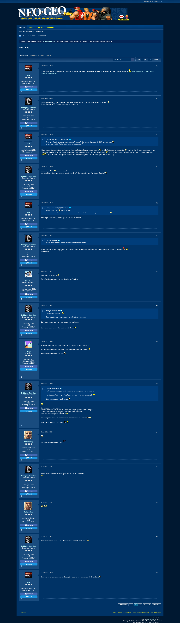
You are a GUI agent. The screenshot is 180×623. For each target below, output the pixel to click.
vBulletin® (151, 619)
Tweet (30, 90)
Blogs (31, 27)
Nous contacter (124, 613)
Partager (30, 86)
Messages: (26, 83)
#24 (157, 342)
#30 (157, 573)
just (28, 75)
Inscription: (25, 81)
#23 (157, 306)
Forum (25, 36)
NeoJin (28, 281)
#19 (157, 167)
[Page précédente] (149, 59)
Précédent (123, 604)
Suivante (156, 604)
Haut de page (156, 613)
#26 (157, 432)
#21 (157, 235)
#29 (157, 537)
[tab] (24, 55)
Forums (22, 27)
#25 (157, 383)
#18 (157, 134)
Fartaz (28, 351)
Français (24, 613)
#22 (157, 271)
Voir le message (70, 139)
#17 (157, 98)
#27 (157, 466)
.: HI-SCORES (41, 36)
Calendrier (39, 31)
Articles (40, 27)
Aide (114, 613)
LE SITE (32, 36)
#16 (157, 66)
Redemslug (28, 442)
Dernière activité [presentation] (37, 55)
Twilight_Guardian (28, 108)
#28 (157, 502)
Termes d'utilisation (141, 613)
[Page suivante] (151, 59)
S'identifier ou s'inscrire (152, 1)
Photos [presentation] (49, 55)
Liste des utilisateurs (26, 31)
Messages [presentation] (24, 55)
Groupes (50, 27)
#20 (157, 203)
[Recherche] (132, 59)
